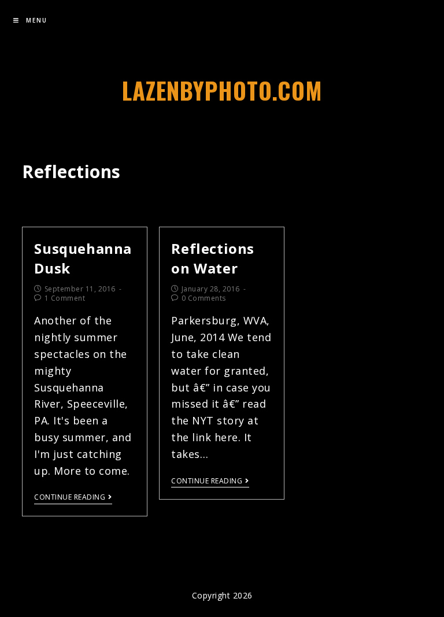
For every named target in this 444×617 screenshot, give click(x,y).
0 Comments (204, 298)
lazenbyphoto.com (222, 90)
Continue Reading (69, 497)
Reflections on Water (212, 258)
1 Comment (65, 298)
